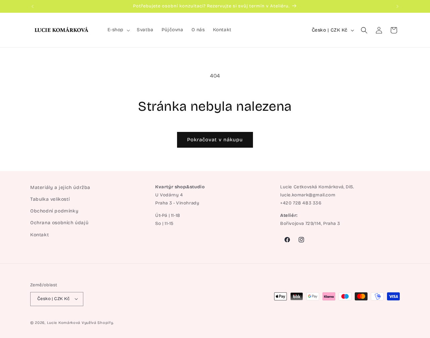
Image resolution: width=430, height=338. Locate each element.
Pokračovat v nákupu (215, 140)
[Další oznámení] (397, 6)
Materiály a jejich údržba (60, 187)
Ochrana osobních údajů (59, 223)
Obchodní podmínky (54, 211)
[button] (118, 30)
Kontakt (39, 235)
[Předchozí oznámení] (32, 6)
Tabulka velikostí (50, 199)
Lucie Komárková (64, 322)
